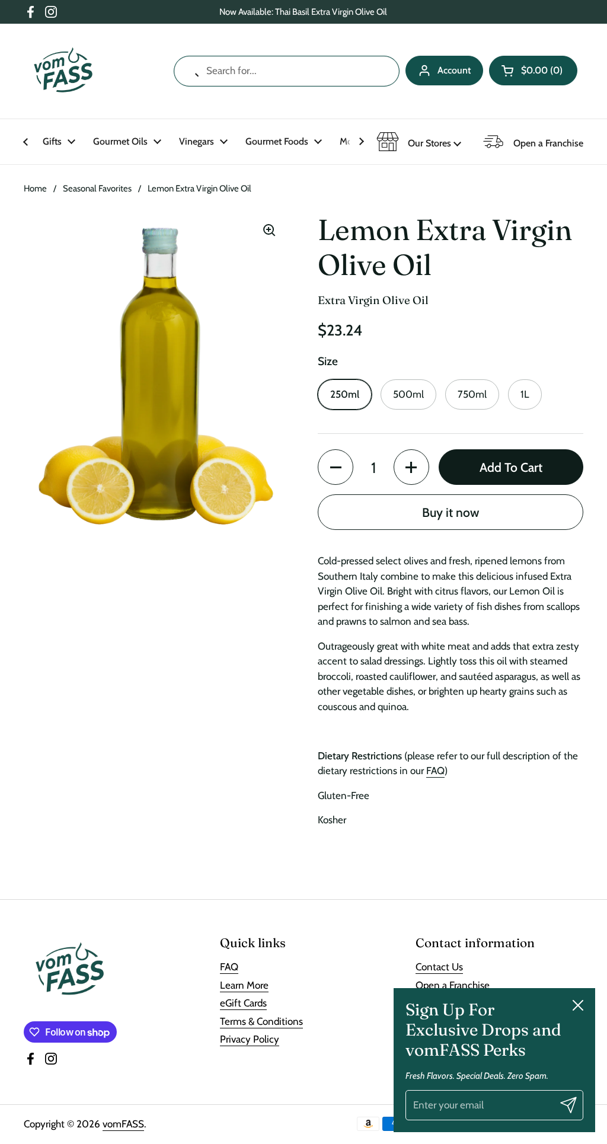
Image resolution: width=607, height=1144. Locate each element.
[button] (533, 70)
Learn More (244, 985)
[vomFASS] (63, 71)
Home (35, 188)
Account (454, 70)
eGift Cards (243, 1003)
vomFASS (123, 1124)
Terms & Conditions (261, 1021)
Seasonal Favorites (97, 188)
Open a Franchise (453, 985)
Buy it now (450, 512)
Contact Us (439, 967)
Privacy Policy (249, 1039)
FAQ (435, 770)
